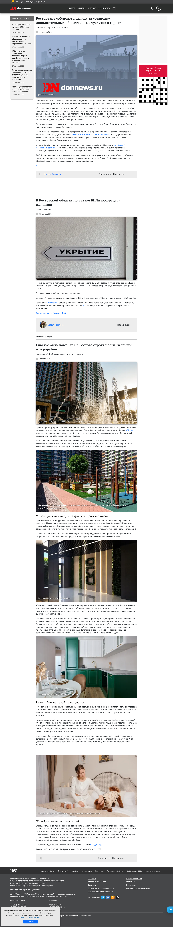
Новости (72, 8)
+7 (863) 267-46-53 (57, 907)
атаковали (52, 302)
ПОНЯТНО (30, 922)
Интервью (92, 8)
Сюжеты (81, 8)
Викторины (99, 871)
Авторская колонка (115, 871)
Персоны (74, 871)
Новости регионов (152, 871)
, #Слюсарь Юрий (58, 313)
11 (84, 305)
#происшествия (43, 313)
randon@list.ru (55, 909)
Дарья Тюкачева (56, 324)
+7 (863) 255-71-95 (18, 905)
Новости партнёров (134, 871)
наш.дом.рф (95, 844)
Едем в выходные (48, 871)
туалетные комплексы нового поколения (91, 134)
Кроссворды (86, 871)
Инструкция (63, 871)
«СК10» (129, 430)
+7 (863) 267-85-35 (57, 905)
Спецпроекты (104, 8)
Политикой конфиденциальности (30, 918)
